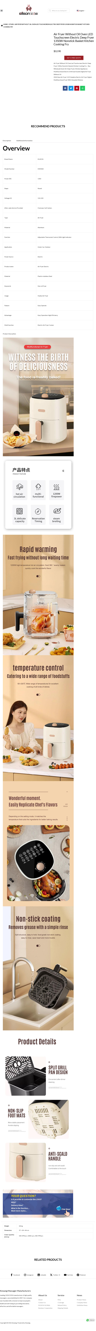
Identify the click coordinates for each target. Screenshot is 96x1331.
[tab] (7, 141)
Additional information (24, 140)
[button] (1, 10)
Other (11, 24)
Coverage (61, 1302)
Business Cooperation (45, 1308)
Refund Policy (62, 1305)
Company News (82, 1302)
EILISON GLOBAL (44, 1305)
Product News (81, 1300)
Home (5, 24)
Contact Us (42, 1302)
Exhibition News (82, 1305)
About (40, 1300)
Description (7, 140)
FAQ (59, 1300)
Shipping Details (63, 1308)
